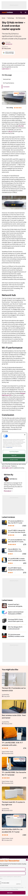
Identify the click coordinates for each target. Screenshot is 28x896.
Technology (10, 18)
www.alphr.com (7, 468)
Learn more (5, 69)
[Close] (24, 434)
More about (7, 491)
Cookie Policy (9, 447)
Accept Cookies (14, 459)
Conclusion (6, 86)
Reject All (14, 455)
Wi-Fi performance (8, 83)
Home (3, 18)
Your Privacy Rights (14, 451)
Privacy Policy (15, 889)
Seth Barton (9, 44)
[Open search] (21, 12)
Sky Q (10, 131)
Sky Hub (21, 126)
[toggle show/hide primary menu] (25, 12)
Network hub (7, 79)
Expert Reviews (7, 12)
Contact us (5, 858)
